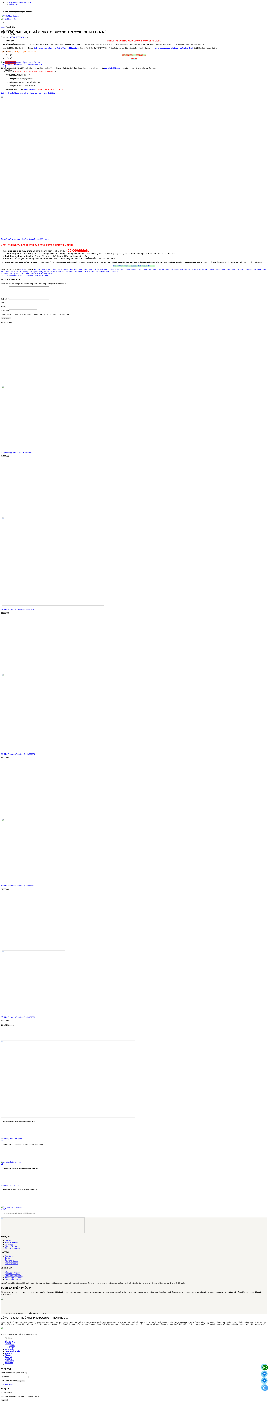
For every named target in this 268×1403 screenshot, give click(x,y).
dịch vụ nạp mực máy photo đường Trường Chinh (173, 48)
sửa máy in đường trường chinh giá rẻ (72, 271)
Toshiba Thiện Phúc (12, 1242)
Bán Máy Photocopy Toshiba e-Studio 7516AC (18, 754)
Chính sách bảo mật (12, 1272)
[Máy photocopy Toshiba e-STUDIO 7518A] (33, 448)
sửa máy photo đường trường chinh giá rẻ (102, 271)
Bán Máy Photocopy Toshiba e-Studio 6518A (17, 609)
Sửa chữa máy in (11, 1264)
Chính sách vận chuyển (14, 1276)
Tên (2, 303)
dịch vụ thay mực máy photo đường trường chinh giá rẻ (36, 271)
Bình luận (5, 299)
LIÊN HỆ (9, 58)
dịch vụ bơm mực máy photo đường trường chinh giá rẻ (177, 269)
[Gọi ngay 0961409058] (264, 1367)
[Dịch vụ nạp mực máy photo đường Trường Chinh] (20, 62)
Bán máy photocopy (12, 1248)
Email (3, 307)
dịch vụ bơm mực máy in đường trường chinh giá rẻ (136, 269)
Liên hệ (8, 1240)
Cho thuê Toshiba (11, 1262)
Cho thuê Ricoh (11, 1246)
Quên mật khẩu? (7, 1384)
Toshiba (12, 1346)
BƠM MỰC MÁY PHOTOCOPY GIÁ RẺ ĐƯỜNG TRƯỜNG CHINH (26, 273)
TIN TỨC (8, 1353)
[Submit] (6, 1340)
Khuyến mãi (9, 1244)
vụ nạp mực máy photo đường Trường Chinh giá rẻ (56, 48)
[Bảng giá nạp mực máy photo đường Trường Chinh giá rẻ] (35, 97)
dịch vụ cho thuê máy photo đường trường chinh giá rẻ (219, 269)
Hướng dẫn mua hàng (13, 1277)
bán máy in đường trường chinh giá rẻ (48, 269)
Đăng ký (4, 1400)
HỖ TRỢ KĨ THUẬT (12, 1351)
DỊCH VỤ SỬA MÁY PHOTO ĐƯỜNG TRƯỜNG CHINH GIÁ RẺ (25, 275)
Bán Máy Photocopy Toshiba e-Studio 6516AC (18, 1017)
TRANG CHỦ (10, 27)
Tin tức (7, 1258)
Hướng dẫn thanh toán (13, 1279)
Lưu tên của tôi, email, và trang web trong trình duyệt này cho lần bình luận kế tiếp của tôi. (36, 314)
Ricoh (11, 1348)
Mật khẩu (5, 1377)
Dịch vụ (3, 27)
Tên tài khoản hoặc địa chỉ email (13, 1373)
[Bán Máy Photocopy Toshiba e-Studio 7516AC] (41, 750)
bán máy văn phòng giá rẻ (106, 269)
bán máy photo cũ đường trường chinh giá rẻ (79, 269)
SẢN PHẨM (9, 1344)
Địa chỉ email (6, 1393)
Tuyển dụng (9, 1260)
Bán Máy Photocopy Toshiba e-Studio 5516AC (18, 886)
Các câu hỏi (9, 1256)
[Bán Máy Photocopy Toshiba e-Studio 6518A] (53, 605)
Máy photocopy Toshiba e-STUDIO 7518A (16, 452)
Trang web (5, 310)
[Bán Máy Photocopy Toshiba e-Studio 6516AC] (33, 1013)
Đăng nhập (21, 1381)
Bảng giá (9, 55)
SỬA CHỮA (10, 41)
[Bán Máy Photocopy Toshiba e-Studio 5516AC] (33, 881)
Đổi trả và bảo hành (12, 1274)
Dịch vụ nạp (41, 244)
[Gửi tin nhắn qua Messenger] (264, 1387)
